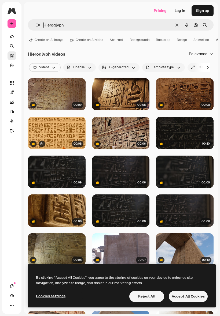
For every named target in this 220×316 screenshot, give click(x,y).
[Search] (12, 46)
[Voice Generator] (12, 121)
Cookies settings (50, 296)
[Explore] (12, 65)
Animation (201, 40)
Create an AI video (89, 40)
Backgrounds (139, 40)
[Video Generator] (12, 111)
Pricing (160, 10)
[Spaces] (12, 92)
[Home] (12, 36)
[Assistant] (12, 131)
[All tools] (12, 82)
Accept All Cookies (188, 296)
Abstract (116, 40)
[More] (12, 305)
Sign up (202, 10)
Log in (180, 10)
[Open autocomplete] (35, 25)
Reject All (146, 296)
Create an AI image (49, 40)
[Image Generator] (12, 102)
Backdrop (163, 40)
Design (182, 40)
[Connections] (12, 286)
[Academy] (12, 295)
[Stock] (12, 55)
